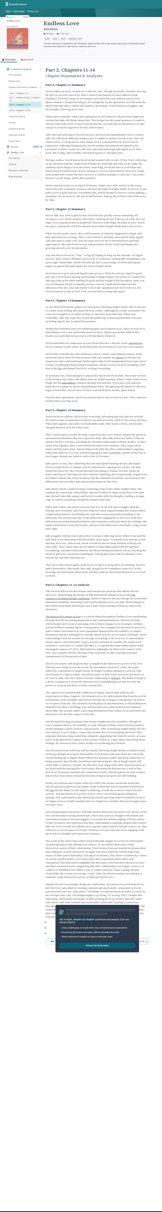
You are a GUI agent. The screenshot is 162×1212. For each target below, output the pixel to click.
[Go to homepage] (17, 4)
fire (60, 368)
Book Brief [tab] (29, 60)
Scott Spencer (51, 29)
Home (8, 11)
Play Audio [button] (75, 52)
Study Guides (18, 11)
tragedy (115, 678)
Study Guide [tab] (10, 60)
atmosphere (69, 382)
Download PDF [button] (55, 52)
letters (119, 357)
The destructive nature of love (63, 616)
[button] (87, 52)
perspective (135, 343)
